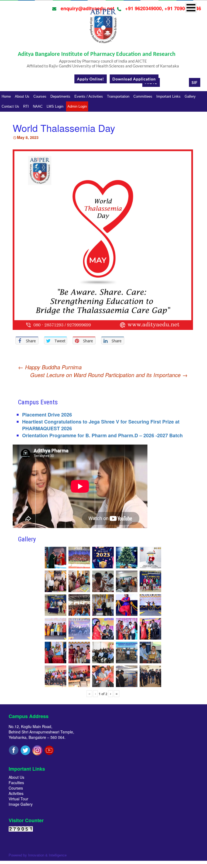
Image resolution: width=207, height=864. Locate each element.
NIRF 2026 (174, 82)
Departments (60, 96)
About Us (22, 96)
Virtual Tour (18, 798)
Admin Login (77, 106)
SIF (195, 82)
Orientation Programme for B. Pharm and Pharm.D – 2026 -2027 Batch (102, 435)
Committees (142, 96)
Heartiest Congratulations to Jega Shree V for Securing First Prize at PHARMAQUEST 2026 (101, 425)
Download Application (134, 79)
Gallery (190, 96)
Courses (39, 96)
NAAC (38, 106)
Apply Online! (90, 79)
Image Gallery (21, 804)
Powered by (38, 855)
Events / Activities (88, 96)
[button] (191, 8)
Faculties (16, 782)
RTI (26, 106)
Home (6, 96)
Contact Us (10, 106)
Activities (16, 793)
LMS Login (55, 106)
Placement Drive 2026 (47, 414)
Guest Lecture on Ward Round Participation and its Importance (109, 375)
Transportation (118, 96)
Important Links (168, 96)
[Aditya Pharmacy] (102, 27)
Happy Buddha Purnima (50, 367)
